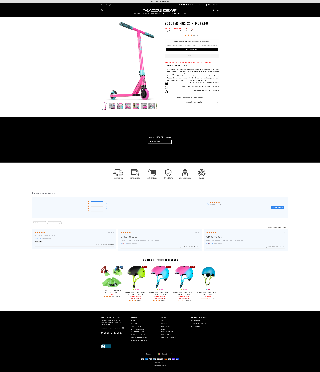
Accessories (176, 14)
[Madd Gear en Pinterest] (115, 333)
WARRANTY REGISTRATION (139, 337)
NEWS (163, 329)
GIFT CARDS (134, 323)
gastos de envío (172, 31)
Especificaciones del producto (192, 98)
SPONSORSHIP (195, 326)
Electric (146, 14)
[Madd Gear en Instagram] (102, 333)
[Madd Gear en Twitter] (112, 333)
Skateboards (155, 14)
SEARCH (133, 321)
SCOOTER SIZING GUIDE (138, 332)
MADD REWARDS (136, 326)
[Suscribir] (123, 328)
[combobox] (39, 222)
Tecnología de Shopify (160, 365)
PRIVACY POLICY (166, 334)
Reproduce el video (161, 141)
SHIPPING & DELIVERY (138, 329)
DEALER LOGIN (195, 321)
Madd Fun (166, 14)
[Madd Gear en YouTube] (108, 333)
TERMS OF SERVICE (167, 332)
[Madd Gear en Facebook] (105, 333)
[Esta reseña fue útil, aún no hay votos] (109, 245)
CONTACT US (165, 323)
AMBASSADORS (165, 326)
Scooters (137, 14)
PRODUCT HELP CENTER (138, 334)
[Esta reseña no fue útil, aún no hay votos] (111, 245)
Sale (184, 14)
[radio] (133, 289)
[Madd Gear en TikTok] (118, 333)
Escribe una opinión (277, 207)
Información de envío (192, 102)
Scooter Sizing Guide (107, 5)
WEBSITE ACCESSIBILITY (169, 337)
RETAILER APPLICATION (198, 323)
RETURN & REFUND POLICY (139, 340)
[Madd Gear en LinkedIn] (121, 333)
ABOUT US (164, 321)
